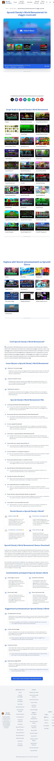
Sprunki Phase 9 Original (18, 562)
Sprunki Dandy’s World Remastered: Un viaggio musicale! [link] (31, 8)
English (46, 714)
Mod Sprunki (20, 730)
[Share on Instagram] (20, 99)
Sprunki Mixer (34, 750)
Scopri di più (34, 702)
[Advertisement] (27, 82)
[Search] (46, 2)
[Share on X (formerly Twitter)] (12, 99)
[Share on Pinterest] (41, 99)
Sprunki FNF (34, 730)
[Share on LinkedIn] (25, 99)
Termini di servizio (33, 699)
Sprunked (29, 2)
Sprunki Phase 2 (20, 732)
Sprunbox (20, 741)
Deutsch (46, 720)
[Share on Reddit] (37, 99)
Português (46, 725)
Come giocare (20, 717)
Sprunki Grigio (33, 709)
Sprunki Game (13, 8)
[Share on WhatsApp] (29, 99)
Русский (46, 728)
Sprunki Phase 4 (20, 727)
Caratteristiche (20, 714)
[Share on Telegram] (33, 99)
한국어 (46, 723)
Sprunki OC (34, 736)
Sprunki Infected (36, 2)
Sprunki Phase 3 (20, 735)
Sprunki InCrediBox (21, 2)
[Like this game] (45, 66)
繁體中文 (46, 717)
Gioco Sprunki (42, 2)
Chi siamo (20, 724)
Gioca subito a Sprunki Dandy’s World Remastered (27, 678)
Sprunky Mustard (33, 747)
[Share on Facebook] (16, 99)
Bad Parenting (20, 738)
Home (15, 2)
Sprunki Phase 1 (34, 733)
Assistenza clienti (33, 692)
